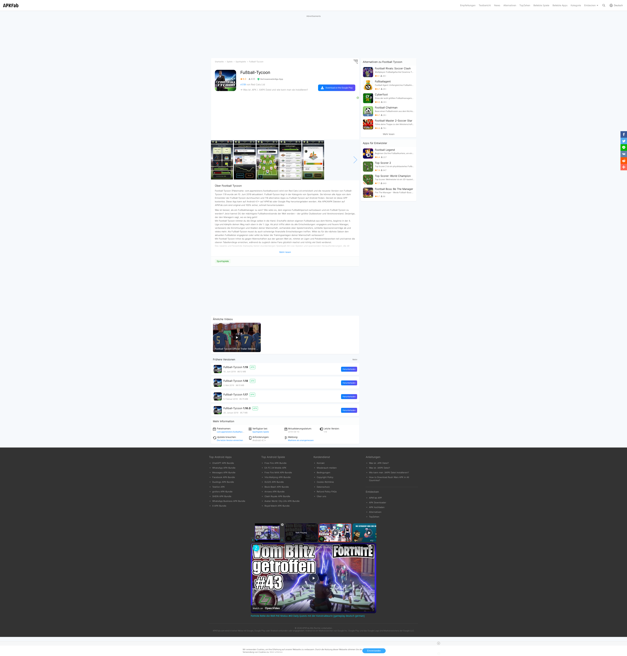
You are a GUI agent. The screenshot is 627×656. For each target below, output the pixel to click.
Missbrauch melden (327, 467)
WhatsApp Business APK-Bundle (228, 501)
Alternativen (375, 512)
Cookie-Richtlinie (325, 482)
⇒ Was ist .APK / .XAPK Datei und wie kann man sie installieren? (274, 89)
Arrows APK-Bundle (275, 491)
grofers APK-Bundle (222, 491)
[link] (256, 548)
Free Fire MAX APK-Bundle (278, 472)
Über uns (321, 496)
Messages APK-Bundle (223, 472)
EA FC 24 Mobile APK (275, 467)
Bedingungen (323, 472)
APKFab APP (375, 497)
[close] (438, 643)
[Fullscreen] (282, 540)
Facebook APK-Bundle (223, 477)
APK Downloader (377, 502)
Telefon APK (218, 487)
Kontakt (321, 463)
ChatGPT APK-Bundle (223, 463)
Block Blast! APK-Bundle (277, 487)
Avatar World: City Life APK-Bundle (282, 501)
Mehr (355, 359)
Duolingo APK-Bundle (223, 482)
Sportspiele (223, 261)
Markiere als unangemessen (301, 440)
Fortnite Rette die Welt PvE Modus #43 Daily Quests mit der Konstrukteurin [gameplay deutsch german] (313, 547)
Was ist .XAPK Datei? (379, 467)
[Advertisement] (285, 291)
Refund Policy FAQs (327, 491)
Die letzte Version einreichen (230, 440)
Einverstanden (374, 650)
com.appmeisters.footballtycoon (231, 432)
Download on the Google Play (339, 87)
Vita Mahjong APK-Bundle (278, 477)
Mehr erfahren (276, 652)
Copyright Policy (325, 477)
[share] (370, 546)
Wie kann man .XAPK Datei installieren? (389, 472)
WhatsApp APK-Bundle (223, 467)
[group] (222, 159)
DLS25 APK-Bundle (274, 482)
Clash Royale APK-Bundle (277, 496)
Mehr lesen (388, 134)
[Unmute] (257, 540)
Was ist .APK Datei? (379, 463)
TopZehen (374, 516)
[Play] (253, 540)
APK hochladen (377, 507)
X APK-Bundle (219, 505)
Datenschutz (323, 487)
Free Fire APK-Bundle (276, 463)
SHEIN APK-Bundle (221, 496)
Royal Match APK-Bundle (277, 505)
